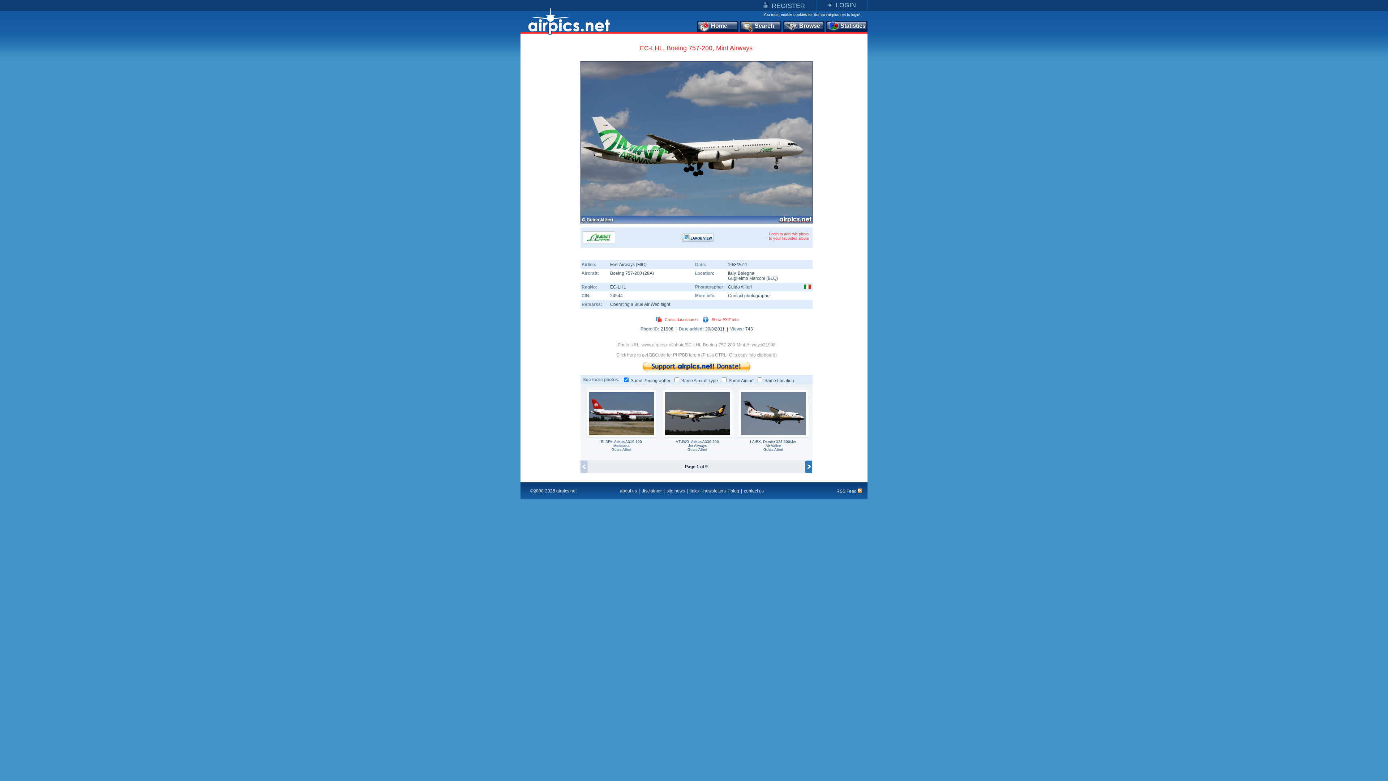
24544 (616, 295)
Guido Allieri (740, 287)
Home (719, 26)
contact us (754, 491)
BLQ (772, 278)
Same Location (779, 380)
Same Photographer (651, 380)
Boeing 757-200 (626, 273)
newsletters (714, 491)
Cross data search (681, 319)
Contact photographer (749, 295)
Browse (809, 26)
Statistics (853, 26)
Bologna (746, 273)
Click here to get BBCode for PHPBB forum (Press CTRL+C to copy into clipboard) (696, 355)
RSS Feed (847, 491)
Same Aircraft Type (699, 380)
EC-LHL (618, 287)
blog (735, 491)
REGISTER (788, 5)
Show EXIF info (725, 319)
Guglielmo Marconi (746, 278)
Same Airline (741, 380)
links (694, 491)
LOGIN (846, 5)
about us (628, 491)
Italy (732, 273)
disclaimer (652, 491)
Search (764, 26)
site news (676, 491)
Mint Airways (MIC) (628, 264)
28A (648, 273)
